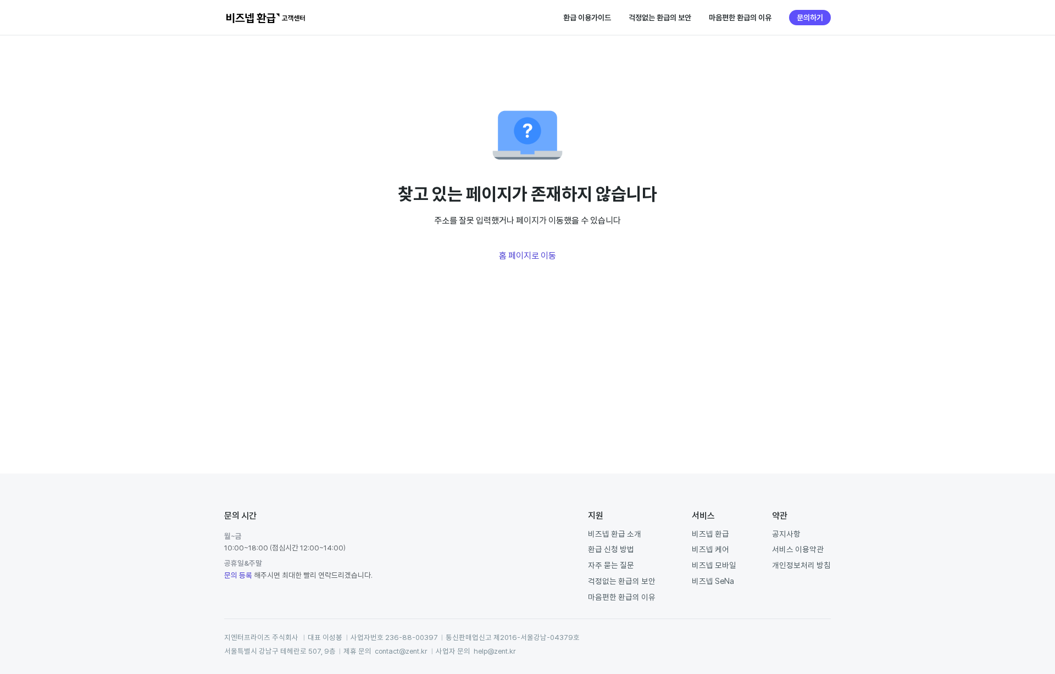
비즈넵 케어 (710, 549)
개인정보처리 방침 (801, 565)
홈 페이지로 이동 (527, 255)
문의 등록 (238, 575)
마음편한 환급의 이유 (740, 17)
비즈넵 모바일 (714, 565)
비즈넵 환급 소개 (614, 533)
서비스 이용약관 (798, 549)
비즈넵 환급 (710, 533)
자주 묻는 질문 (611, 565)
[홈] (265, 17)
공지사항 (786, 533)
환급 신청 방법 (611, 549)
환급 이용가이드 (587, 17)
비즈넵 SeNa (713, 581)
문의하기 (810, 17)
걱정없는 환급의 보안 (660, 17)
